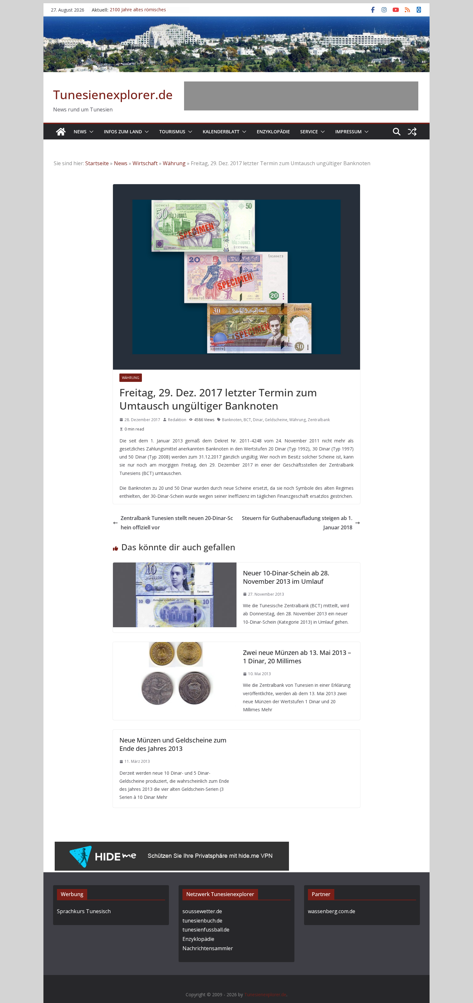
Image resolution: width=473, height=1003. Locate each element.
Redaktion (177, 419)
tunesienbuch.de (202, 920)
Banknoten (232, 419)
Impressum (348, 131)
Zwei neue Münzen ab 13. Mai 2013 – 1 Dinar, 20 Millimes (297, 656)
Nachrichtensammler (207, 948)
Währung (174, 163)
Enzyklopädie (273, 131)
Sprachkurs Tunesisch (84, 911)
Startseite (97, 163)
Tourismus (172, 131)
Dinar (258, 419)
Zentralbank (319, 419)
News (80, 131)
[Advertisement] (301, 95)
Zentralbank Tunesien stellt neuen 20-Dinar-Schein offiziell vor (177, 523)
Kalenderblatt (221, 131)
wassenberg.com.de (331, 911)
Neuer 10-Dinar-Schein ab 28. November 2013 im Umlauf (286, 577)
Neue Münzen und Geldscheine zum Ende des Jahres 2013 (173, 744)
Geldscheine (276, 419)
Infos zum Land (123, 131)
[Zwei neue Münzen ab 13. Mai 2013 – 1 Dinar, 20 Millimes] (174, 646)
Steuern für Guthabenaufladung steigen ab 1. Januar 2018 (297, 523)
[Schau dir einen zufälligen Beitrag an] (412, 131)
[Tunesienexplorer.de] (61, 131)
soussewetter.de (202, 911)
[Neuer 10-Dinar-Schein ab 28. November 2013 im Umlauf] (174, 567)
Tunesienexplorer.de (113, 94)
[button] (90, 131)
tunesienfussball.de (205, 929)
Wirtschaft (145, 163)
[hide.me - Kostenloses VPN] (172, 846)
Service (309, 131)
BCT (247, 419)
